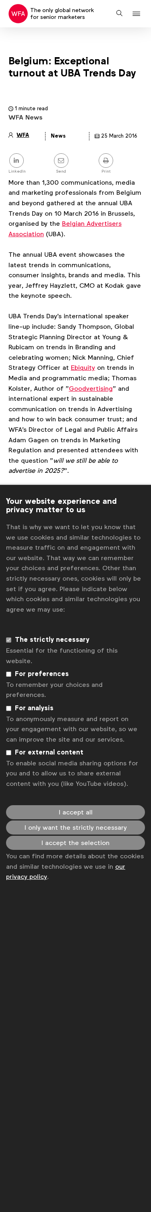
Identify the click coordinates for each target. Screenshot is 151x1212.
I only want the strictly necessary (76, 827)
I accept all (76, 812)
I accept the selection (75, 842)
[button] (137, 14)
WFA (23, 135)
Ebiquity (83, 367)
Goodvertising (91, 388)
